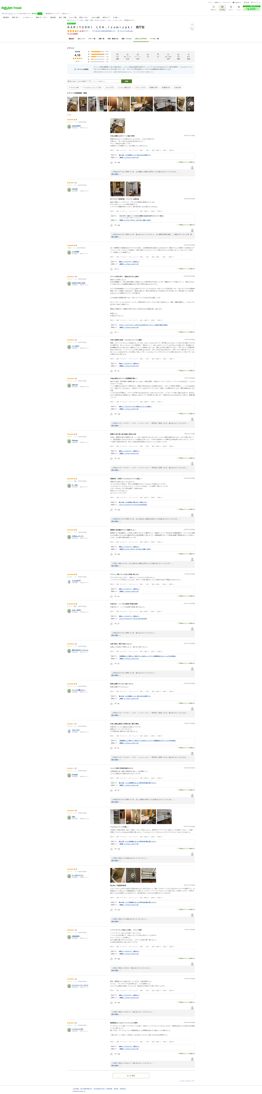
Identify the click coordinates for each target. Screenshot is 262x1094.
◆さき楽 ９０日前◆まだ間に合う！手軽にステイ (133, 502)
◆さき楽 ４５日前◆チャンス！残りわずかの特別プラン (135, 155)
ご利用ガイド (217, 2)
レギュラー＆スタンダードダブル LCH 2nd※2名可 (133, 505)
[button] (72, 104)
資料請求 (123, 1089)
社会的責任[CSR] (99, 1089)
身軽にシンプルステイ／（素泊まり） (129, 261)
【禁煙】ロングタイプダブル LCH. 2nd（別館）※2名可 (135, 220)
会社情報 (76, 1089)
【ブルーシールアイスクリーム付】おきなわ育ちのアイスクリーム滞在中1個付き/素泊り (143, 325)
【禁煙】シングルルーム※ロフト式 (128, 157)
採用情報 (109, 1089)
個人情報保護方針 (86, 1089)
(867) (141, 39)
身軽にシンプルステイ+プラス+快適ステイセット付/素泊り (135, 406)
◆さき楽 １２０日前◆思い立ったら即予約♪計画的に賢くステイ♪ (137, 783)
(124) (113, 39)
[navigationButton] (192, 103)
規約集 (116, 1089)
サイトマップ (227, 2)
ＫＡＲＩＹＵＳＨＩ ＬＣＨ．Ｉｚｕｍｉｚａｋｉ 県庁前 (106, 27)
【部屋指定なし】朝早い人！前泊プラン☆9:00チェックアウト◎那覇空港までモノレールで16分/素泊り (147, 656)
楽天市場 (246, 2)
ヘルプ (210, 2)
